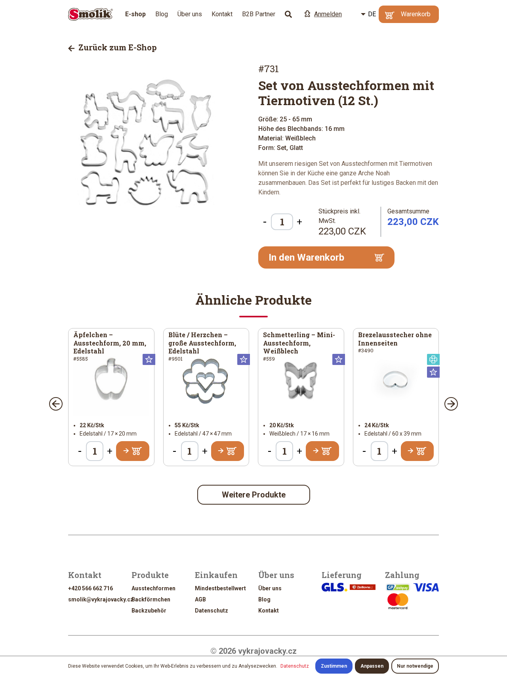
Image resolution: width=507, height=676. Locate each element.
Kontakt (222, 14)
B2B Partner (258, 14)
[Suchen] (288, 14)
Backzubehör (149, 610)
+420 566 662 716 (90, 588)
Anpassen (371, 666)
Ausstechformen (153, 588)
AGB (200, 599)
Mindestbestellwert (220, 588)
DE (372, 14)
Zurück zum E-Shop (116, 47)
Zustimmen (334, 666)
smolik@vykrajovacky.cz (100, 599)
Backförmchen (151, 599)
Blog (161, 14)
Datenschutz (211, 610)
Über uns (189, 14)
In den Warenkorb (306, 257)
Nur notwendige (415, 666)
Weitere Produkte (254, 494)
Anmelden (328, 14)
